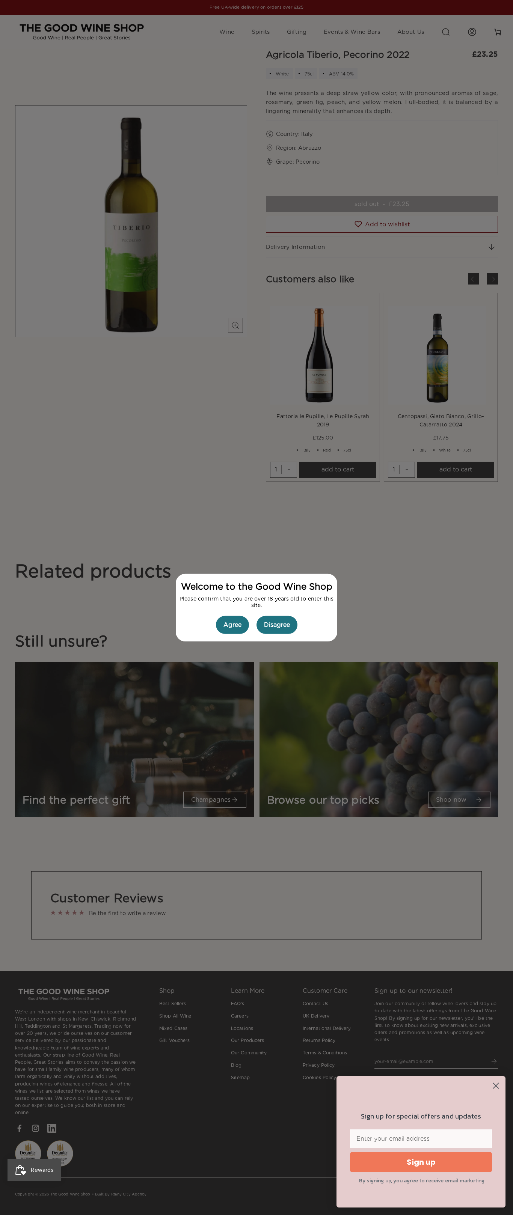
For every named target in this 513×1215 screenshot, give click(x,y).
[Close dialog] (495, 1085)
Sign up (421, 1162)
